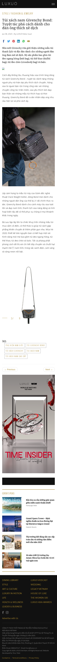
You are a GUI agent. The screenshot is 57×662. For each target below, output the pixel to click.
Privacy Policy (34, 658)
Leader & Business (12, 606)
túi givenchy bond (36, 345)
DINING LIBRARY (10, 580)
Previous (9, 369)
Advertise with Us (10, 618)
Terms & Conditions (19, 658)
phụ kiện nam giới (14, 345)
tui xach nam (33, 351)
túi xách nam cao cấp (16, 356)
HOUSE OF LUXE (39, 593)
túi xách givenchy (14, 351)
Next (49, 369)
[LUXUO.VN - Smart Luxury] (9, 3)
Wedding (36, 584)
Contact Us (6, 658)
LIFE (4, 597)
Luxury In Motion (12, 593)
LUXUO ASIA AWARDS (41, 602)
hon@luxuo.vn (31, 648)
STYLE (5, 584)
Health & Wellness (12, 602)
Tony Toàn (16, 653)
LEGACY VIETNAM (39, 589)
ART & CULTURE (9, 589)
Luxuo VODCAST (39, 580)
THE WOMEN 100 (39, 597)
